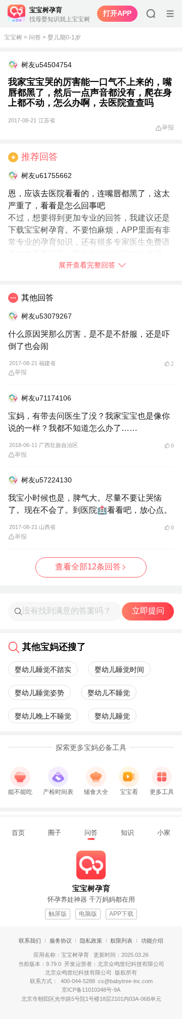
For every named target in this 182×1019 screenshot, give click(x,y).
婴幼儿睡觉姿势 (39, 693)
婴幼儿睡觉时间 (119, 670)
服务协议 (61, 941)
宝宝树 (13, 37)
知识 (127, 832)
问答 (35, 37)
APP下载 (121, 914)
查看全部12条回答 (88, 566)
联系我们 (30, 941)
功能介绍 (152, 941)
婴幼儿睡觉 (112, 716)
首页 (18, 832)
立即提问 (148, 610)
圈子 (54, 832)
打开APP (117, 13)
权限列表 (121, 941)
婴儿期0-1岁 (64, 37)
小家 (163, 832)
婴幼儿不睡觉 (108, 693)
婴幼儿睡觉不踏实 (43, 670)
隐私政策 (91, 941)
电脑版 (88, 914)
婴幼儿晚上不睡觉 (43, 716)
